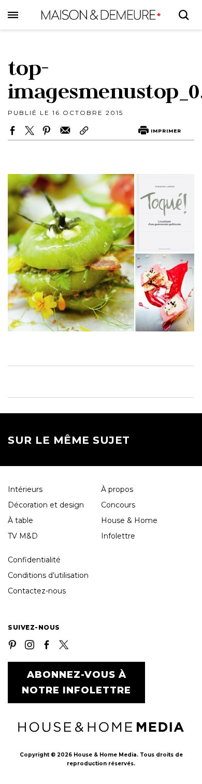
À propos (117, 489)
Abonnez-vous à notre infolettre (76, 682)
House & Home (129, 520)
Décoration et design (46, 505)
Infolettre (118, 536)
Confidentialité (34, 559)
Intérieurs (25, 489)
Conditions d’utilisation (48, 575)
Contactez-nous (37, 591)
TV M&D (23, 536)
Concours (118, 505)
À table (20, 520)
